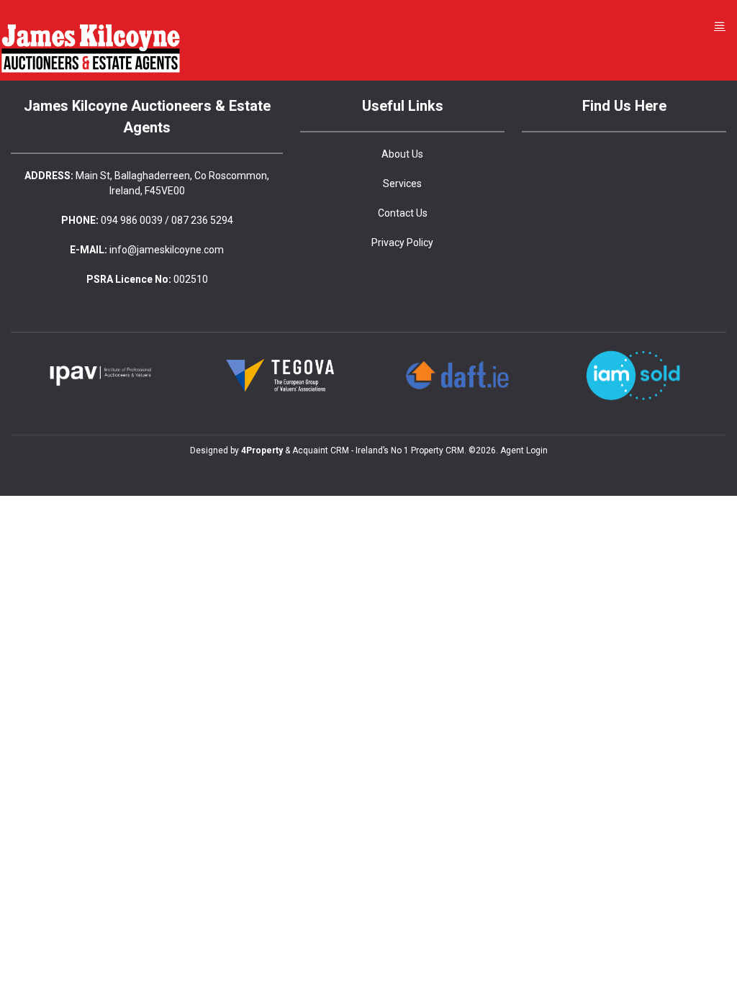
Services (402, 183)
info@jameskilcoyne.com (166, 249)
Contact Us (403, 213)
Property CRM (437, 450)
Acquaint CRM (320, 450)
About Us (402, 154)
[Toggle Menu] (719, 25)
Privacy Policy (402, 242)
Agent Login (524, 450)
